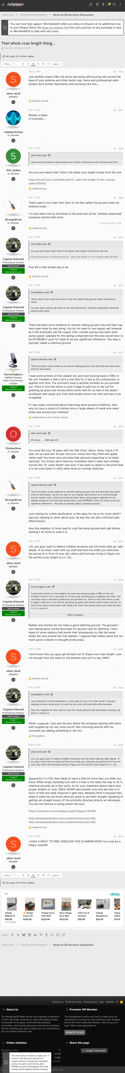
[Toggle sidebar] (120, 4)
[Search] (114, 4)
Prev (7, 64)
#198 (120, 148)
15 (38, 64)
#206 (120, 580)
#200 (120, 237)
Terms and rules (73, 1002)
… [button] (18, 64)
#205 (120, 541)
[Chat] (108, 4)
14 (33, 64)
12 (23, 64)
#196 (120, 71)
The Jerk (8, 48)
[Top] (117, 1001)
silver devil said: (39, 155)
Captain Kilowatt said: (42, 359)
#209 (120, 745)
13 (28, 64)
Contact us (57, 1002)
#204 (120, 478)
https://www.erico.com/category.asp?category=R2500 (62, 811)
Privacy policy (90, 1002)
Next (55, 64)
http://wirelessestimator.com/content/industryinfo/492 (62, 818)
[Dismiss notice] (48, 1055)
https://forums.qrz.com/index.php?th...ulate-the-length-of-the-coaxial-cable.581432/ (74, 256)
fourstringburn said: (41, 586)
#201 (120, 285)
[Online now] (13, 371)
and (50, 417)
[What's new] (103, 4)
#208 (120, 687)
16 (43, 64)
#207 (120, 649)
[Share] (115, 71)
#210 (120, 836)
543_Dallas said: (39, 244)
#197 (120, 110)
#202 (120, 352)
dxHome (110, 1002)
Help (101, 1002)
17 (48, 64)
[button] (3, 4)
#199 (120, 197)
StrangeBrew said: (40, 292)
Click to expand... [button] (76, 615)
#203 (120, 426)
